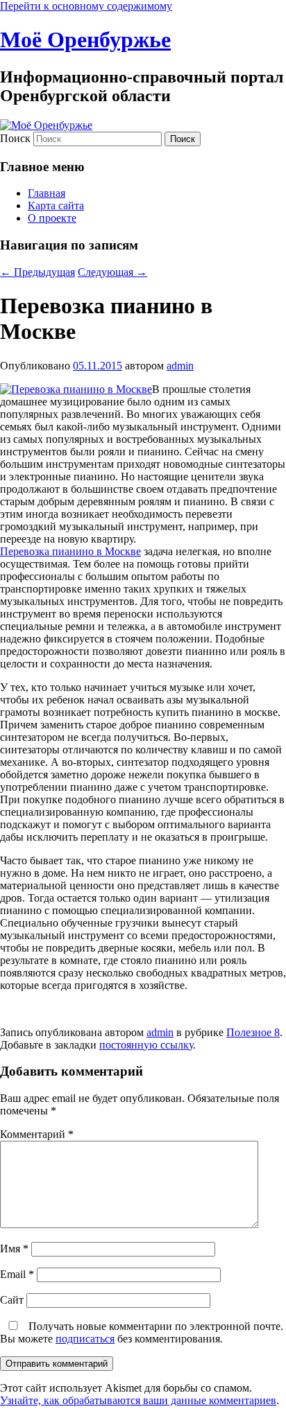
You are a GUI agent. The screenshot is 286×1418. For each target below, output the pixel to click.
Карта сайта (56, 205)
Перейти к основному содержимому (86, 6)
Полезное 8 (253, 1032)
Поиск (15, 138)
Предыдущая (37, 272)
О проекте (52, 218)
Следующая (112, 272)
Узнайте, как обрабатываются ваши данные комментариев (138, 1400)
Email (17, 1274)
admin (180, 365)
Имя (14, 1248)
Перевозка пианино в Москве (70, 551)
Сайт (12, 1300)
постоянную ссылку (146, 1045)
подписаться (85, 1339)
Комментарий (37, 1134)
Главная (46, 193)
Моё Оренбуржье (85, 39)
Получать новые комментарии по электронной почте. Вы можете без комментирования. (141, 1332)
